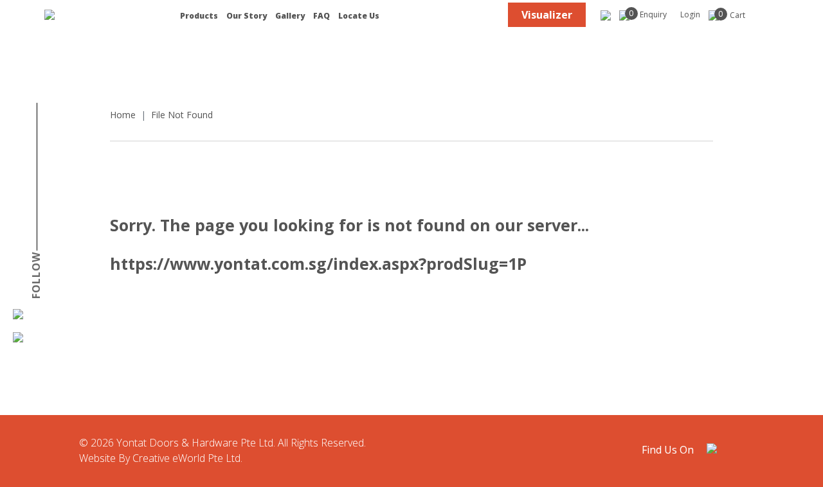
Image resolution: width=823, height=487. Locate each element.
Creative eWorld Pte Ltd (186, 458)
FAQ (321, 16)
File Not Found (182, 115)
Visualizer (546, 15)
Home (123, 115)
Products (199, 16)
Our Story (246, 16)
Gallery (290, 16)
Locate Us (358, 16)
